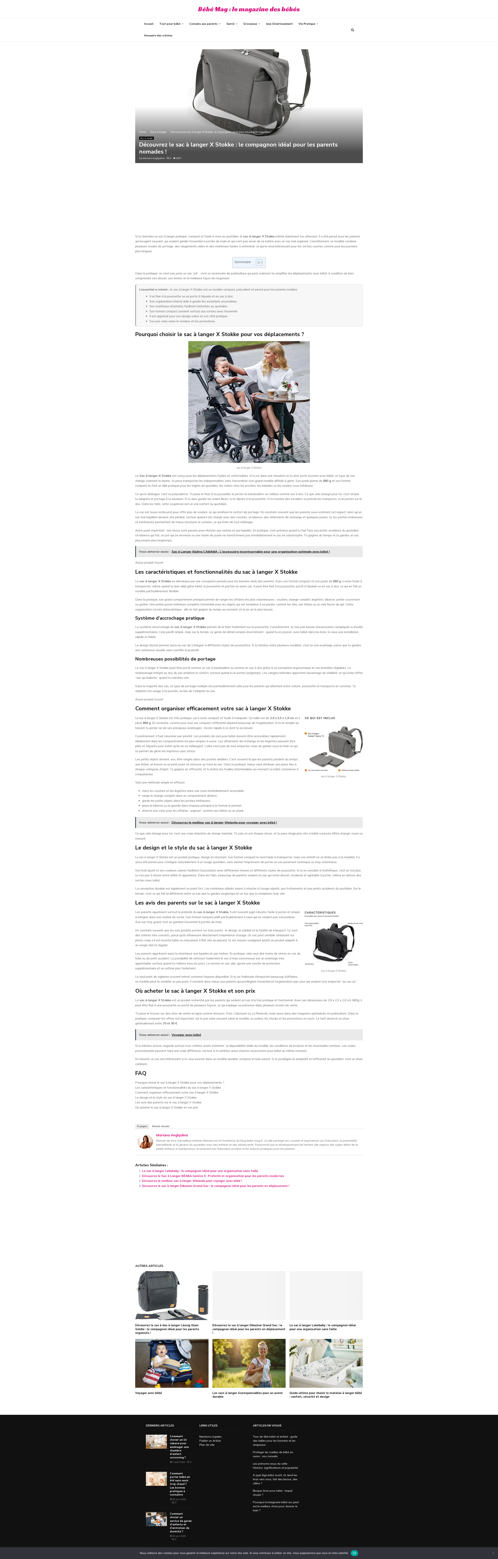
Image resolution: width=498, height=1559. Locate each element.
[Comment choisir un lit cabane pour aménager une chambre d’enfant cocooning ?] (156, 1442)
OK (354, 1553)
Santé (230, 24)
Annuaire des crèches (158, 35)
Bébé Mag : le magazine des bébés (249, 9)
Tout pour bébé (169, 24)
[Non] (493, 1553)
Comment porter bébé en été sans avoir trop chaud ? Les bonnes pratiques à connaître (180, 1484)
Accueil (148, 24)
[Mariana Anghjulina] (145, 1148)
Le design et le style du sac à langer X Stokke (166, 1097)
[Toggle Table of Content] (257, 262)
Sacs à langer (146, 138)
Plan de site (206, 1445)
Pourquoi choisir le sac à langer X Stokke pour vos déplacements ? (179, 1082)
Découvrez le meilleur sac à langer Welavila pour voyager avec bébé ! (192, 1181)
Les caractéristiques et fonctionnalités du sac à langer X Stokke (178, 1087)
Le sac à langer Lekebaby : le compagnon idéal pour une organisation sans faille (200, 1171)
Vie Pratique (307, 24)
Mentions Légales (210, 1436)
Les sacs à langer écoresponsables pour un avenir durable (247, 1395)
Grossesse (250, 24)
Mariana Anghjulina (154, 158)
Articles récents (161, 1126)
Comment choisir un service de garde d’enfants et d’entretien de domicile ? (181, 1522)
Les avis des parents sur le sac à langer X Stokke (168, 1102)
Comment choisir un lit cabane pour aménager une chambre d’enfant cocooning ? (179, 1446)
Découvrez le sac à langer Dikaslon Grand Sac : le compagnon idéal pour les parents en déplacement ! (215, 1186)
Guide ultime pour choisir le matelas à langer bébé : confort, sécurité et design (325, 1395)
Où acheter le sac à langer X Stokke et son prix (166, 1107)
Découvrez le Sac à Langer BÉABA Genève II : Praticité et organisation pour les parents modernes (213, 1176)
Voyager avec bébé (148, 1393)
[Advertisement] (249, 203)
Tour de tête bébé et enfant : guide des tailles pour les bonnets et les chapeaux (275, 1441)
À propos (142, 1126)
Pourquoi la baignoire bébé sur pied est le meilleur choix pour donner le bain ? (276, 1506)
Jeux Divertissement (279, 24)
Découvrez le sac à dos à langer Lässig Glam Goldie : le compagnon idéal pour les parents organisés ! (167, 1329)
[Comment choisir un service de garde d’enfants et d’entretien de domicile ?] (156, 1519)
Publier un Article (210, 1440)
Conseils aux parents (203, 24)
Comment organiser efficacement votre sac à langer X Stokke (176, 1092)
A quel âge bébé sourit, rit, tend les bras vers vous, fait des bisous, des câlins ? (275, 1479)
